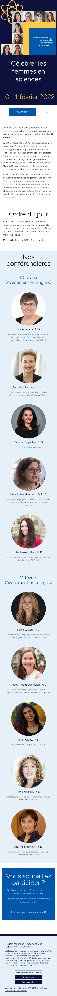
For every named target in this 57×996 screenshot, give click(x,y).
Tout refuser (28, 977)
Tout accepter (28, 982)
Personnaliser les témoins (28, 972)
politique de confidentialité (27, 988)
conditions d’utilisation (16, 990)
